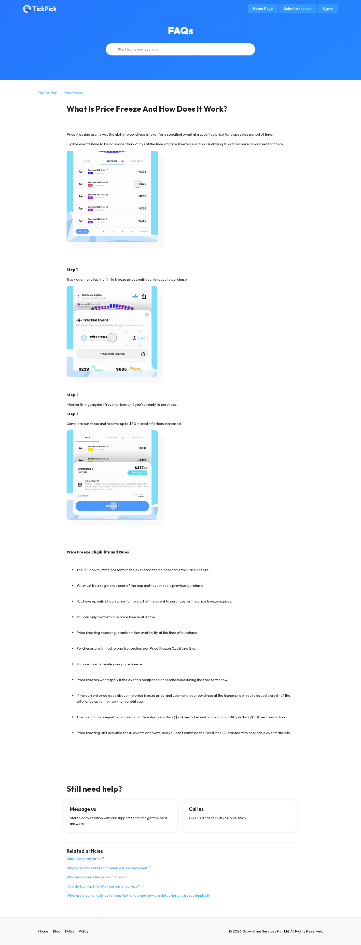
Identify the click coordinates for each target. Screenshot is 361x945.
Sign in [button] (328, 8)
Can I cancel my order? (85, 858)
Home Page (263, 8)
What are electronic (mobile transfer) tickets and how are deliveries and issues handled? (138, 895)
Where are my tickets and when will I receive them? (108, 868)
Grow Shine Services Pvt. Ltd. (266, 931)
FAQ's (69, 931)
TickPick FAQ (48, 93)
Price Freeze (73, 93)
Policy (84, 931)
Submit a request (298, 8)
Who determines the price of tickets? (97, 877)
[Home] (40, 9)
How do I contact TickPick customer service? (103, 886)
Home (43, 931)
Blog (56, 931)
